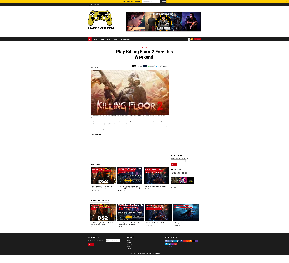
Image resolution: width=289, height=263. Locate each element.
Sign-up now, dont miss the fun (179, 158)
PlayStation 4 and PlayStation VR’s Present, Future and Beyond (153, 128)
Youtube (129, 242)
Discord (129, 248)
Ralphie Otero (96, 190)
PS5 (96, 172)
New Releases (107, 170)
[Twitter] (172, 173)
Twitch (128, 246)
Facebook (129, 244)
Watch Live (197, 39)
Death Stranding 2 (100, 169)
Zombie (125, 123)
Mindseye (125, 170)
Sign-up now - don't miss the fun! (132, 1)
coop (99, 123)
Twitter (129, 240)
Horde (106, 123)
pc (122, 172)
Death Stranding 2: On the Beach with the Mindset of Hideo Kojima (102, 223)
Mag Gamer (95, 67)
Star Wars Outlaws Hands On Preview (155, 186)
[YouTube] (183, 173)
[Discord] (185, 173)
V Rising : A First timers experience (184, 223)
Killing (110, 123)
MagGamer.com (101, 28)
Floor (103, 123)
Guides (115, 39)
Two (122, 123)
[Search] (189, 39)
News (95, 39)
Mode (114, 123)
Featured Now (95, 170)
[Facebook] (175, 173)
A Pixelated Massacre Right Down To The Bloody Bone (105, 128)
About (108, 39)
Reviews (160, 170)
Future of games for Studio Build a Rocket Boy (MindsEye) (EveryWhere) (130, 223)
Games (142, 47)
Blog (93, 169)
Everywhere (125, 169)
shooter (118, 123)
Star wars (147, 172)
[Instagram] (178, 173)
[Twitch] (180, 173)
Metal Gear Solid (125, 39)
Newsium (150, 253)
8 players (95, 123)
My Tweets (174, 187)
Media (102, 39)
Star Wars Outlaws (155, 172)
